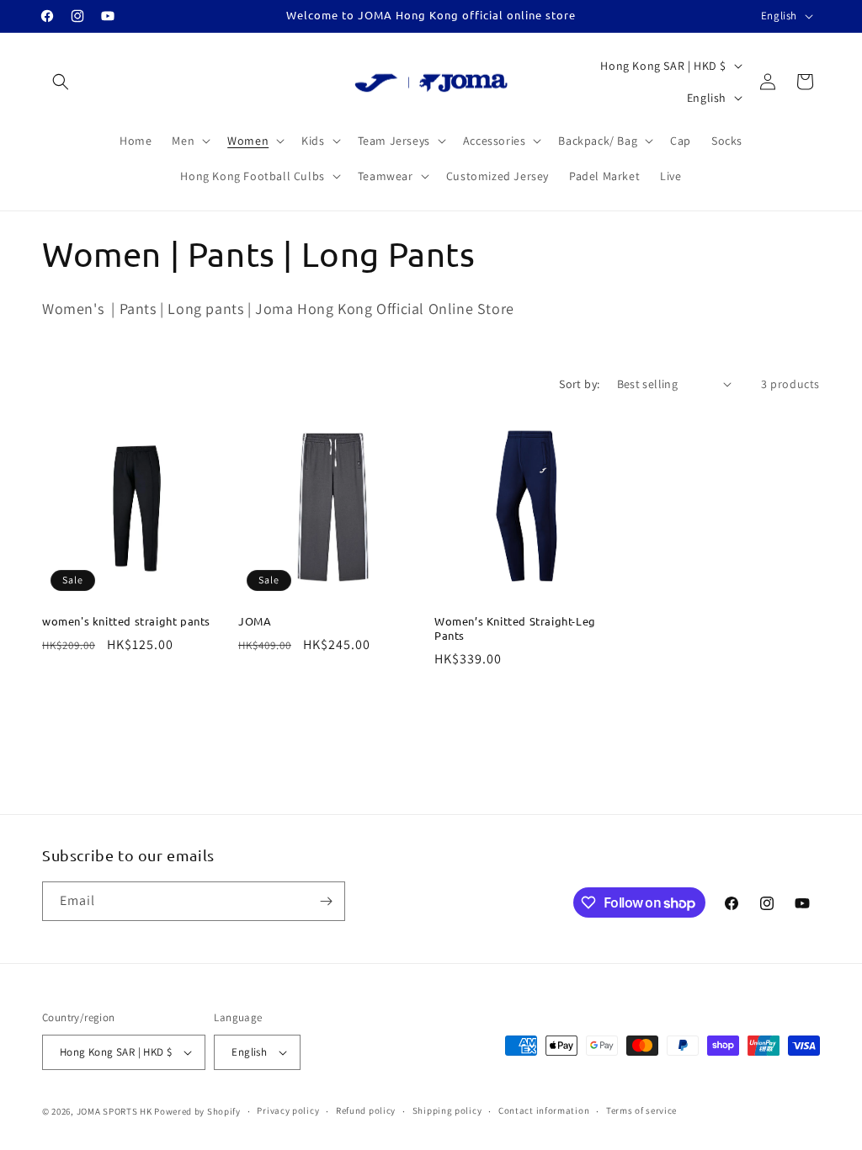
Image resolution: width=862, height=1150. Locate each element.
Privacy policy (288, 1110)
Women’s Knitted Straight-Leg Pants (515, 628)
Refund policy (366, 1110)
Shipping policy (447, 1110)
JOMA (254, 621)
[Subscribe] (325, 901)
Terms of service (641, 1110)
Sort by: (579, 383)
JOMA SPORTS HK (114, 1111)
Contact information (543, 1110)
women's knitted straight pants (126, 621)
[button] (60, 81)
